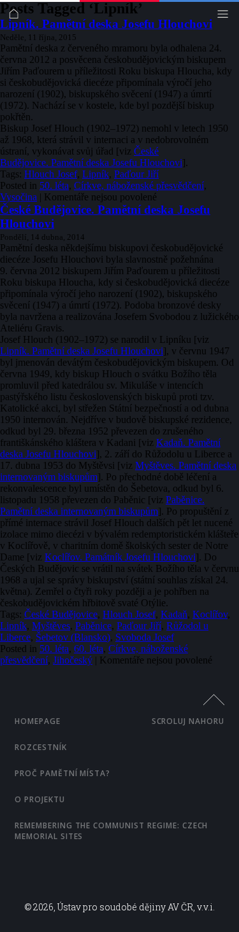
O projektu (40, 799)
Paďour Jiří (136, 174)
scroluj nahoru (188, 721)
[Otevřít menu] (225, 16)
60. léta (88, 648)
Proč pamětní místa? (62, 773)
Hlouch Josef (50, 174)
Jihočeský (72, 660)
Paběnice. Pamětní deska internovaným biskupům (102, 505)
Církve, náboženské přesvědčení (139, 185)
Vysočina (18, 196)
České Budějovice (61, 614)
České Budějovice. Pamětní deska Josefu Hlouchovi (91, 157)
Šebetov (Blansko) (73, 637)
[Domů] (16, 16)
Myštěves (51, 625)
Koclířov (210, 614)
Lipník (95, 174)
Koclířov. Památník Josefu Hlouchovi (120, 557)
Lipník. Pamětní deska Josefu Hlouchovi (106, 24)
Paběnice (93, 625)
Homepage (38, 721)
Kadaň (174, 614)
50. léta (54, 185)
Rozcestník (41, 747)
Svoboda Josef (144, 637)
